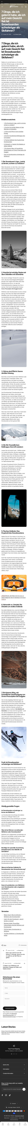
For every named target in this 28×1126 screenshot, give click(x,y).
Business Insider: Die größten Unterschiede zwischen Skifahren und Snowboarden (14, 925)
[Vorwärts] (26, 1)
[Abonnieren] (24, 1089)
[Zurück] (2, 1)
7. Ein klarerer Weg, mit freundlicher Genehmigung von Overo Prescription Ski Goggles (15, 150)
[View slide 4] (16, 1054)
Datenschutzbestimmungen (9, 1016)
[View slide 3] (15, 1054)
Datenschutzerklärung (14, 1119)
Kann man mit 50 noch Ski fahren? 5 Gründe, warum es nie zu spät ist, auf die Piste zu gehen (15, 955)
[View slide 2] (13, 1054)
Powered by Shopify (19, 1115)
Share (4, 945)
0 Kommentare (23, 945)
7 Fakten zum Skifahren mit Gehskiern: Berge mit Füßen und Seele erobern (12, 967)
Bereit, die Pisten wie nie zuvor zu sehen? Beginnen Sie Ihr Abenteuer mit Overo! (13, 597)
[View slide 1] (11, 1054)
